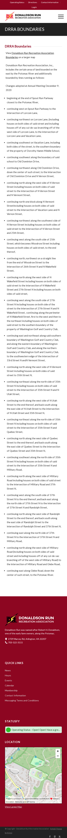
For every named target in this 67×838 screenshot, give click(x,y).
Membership (11, 690)
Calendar (9, 685)
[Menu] (59, 16)
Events (8, 680)
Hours (8, 675)
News (8, 670)
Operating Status (17, 2)
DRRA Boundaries (24, 29)
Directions (32, 2)
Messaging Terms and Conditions (22, 700)
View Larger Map (13, 806)
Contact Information (50, 2)
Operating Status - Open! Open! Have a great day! (36, 729)
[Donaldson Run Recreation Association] (28, 16)
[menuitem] (17, 2)
